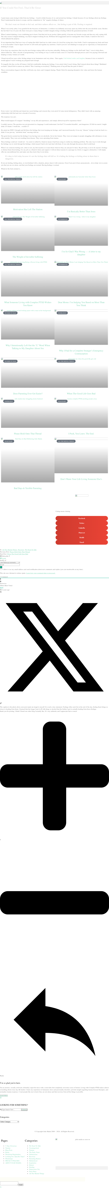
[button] (82, 518)
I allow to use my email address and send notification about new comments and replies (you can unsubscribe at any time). (43, 569)
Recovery (21, 550)
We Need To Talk (31, 550)
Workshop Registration (13, 1154)
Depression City (34, 1169)
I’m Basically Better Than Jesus (81, 211)
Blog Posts (8, 1150)
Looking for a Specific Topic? (15, 1156)
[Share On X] (54, 701)
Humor (31, 1165)
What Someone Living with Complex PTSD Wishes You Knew (27, 304)
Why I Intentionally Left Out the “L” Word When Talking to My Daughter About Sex (28, 347)
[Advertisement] (54, 107)
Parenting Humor (35, 1159)
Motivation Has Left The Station (27, 209)
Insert (21, 1185)
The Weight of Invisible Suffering (28, 256)
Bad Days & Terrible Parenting (28, 488)
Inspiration (32, 1163)
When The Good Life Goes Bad (81, 393)
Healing (31, 1167)
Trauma (7, 1148)
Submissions (33, 1154)
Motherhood (33, 1161)
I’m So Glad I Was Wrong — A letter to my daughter (81, 253)
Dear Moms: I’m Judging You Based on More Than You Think (81, 304)
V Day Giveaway (11, 1146)
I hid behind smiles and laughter (74, 58)
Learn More (4, 1095)
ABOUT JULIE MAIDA (13, 1163)
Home (7, 1152)
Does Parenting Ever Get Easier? (27, 393)
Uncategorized (34, 1148)
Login (4, 558)
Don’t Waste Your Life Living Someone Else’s (81, 479)
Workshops (9, 1159)
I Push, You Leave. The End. (81, 433)
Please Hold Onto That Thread (28, 433)
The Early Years (34, 1152)
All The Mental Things (9, 550)
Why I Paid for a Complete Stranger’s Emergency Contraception (81, 352)
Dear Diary (33, 1171)
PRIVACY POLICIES (12, 1161)
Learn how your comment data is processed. (40, 573)
